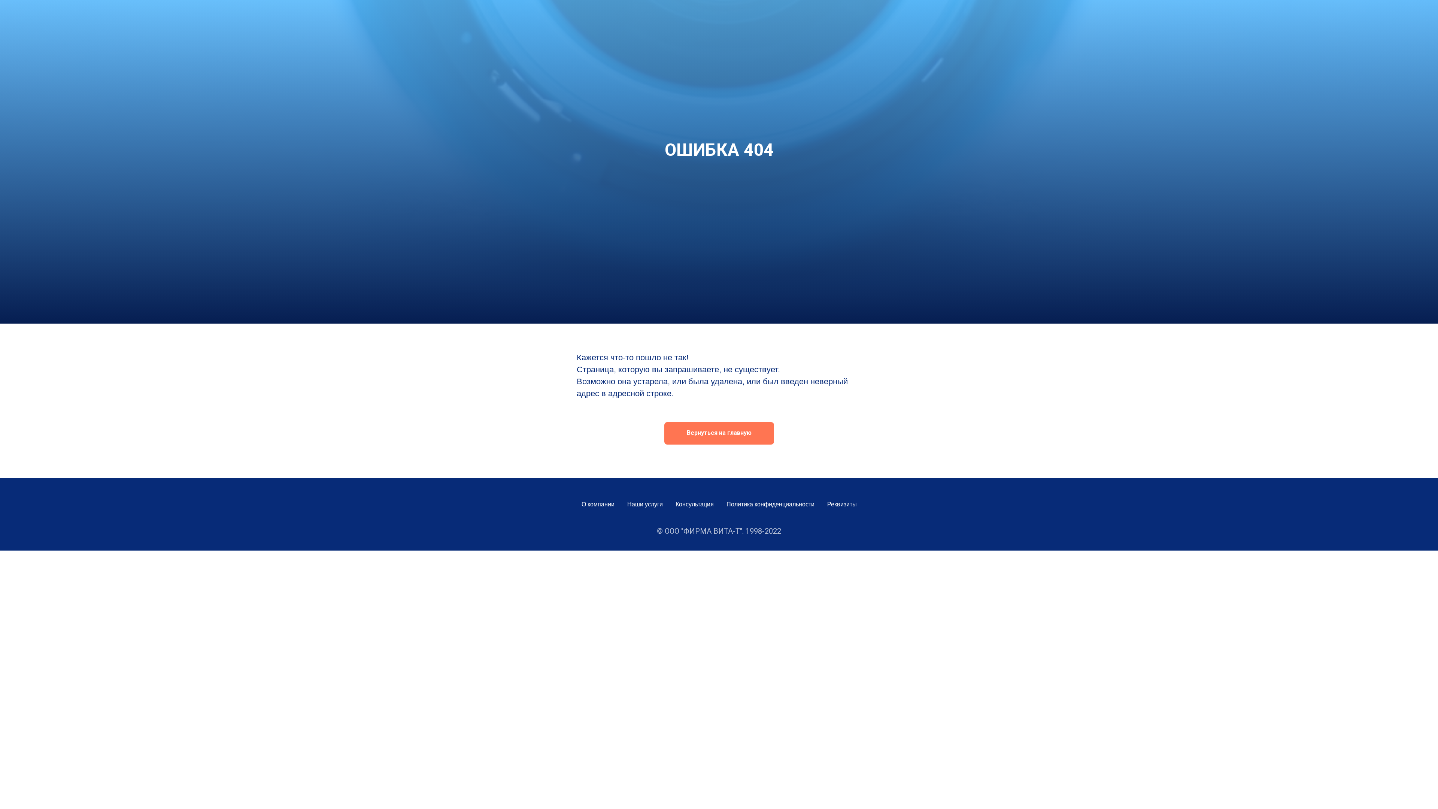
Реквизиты (842, 504)
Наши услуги (645, 504)
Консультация (695, 504)
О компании (598, 504)
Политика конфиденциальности (770, 504)
